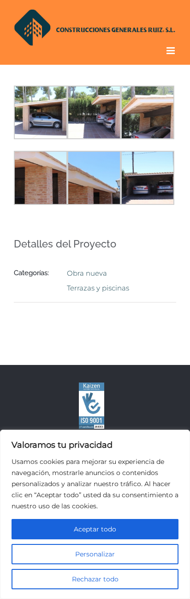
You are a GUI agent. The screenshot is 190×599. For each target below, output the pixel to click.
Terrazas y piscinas (98, 288)
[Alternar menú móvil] (171, 51)
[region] (95, 514)
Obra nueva (87, 273)
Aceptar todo (95, 529)
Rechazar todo (95, 579)
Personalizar (95, 554)
